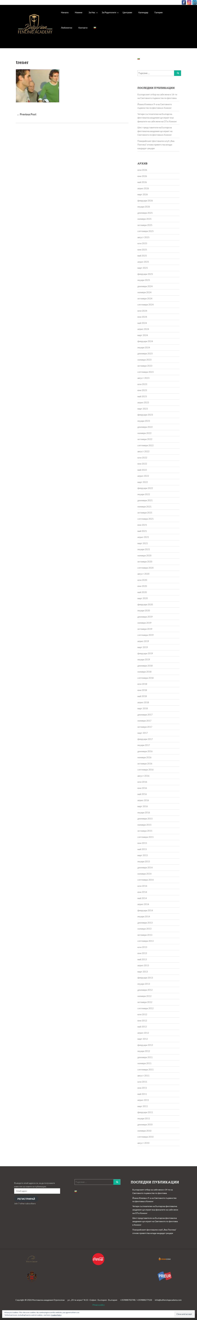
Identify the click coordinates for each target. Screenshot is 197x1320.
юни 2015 (142, 843)
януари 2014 (143, 916)
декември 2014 (145, 867)
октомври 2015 (144, 830)
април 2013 (143, 965)
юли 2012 (142, 1014)
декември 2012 (145, 990)
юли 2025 (142, 243)
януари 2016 (143, 812)
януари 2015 (143, 861)
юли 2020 (142, 580)
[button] (35, 27)
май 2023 (142, 396)
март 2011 (142, 1106)
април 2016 (143, 800)
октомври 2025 (144, 225)
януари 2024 (143, 347)
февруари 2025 (145, 274)
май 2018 (142, 696)
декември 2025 (145, 213)
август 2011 (143, 1075)
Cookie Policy (56, 1315)
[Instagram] (189, 2)
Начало (65, 12)
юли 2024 (142, 310)
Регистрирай (26, 1198)
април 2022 (143, 476)
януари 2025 (143, 280)
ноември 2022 (144, 433)
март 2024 (142, 335)
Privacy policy (98, 1305)
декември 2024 (145, 286)
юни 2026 (142, 176)
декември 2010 (145, 1124)
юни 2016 (142, 788)
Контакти (82, 27)
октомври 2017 (144, 727)
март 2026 (142, 194)
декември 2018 (145, 665)
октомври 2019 (144, 629)
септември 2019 (145, 635)
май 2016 (142, 794)
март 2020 (142, 598)
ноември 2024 (144, 292)
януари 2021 (143, 549)
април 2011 (143, 1100)
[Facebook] (184, 2)
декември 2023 (145, 353)
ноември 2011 (144, 1063)
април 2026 (143, 188)
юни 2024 (142, 316)
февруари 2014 (145, 910)
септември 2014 (145, 879)
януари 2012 (143, 1051)
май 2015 (142, 849)
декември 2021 (145, 500)
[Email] (194, 2)
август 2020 (143, 573)
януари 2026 (143, 206)
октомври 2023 (144, 365)
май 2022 (142, 470)
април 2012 (143, 1032)
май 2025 (142, 255)
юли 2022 (142, 457)
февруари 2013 (145, 977)
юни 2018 (142, 690)
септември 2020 (145, 567)
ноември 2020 (144, 555)
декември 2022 (145, 427)
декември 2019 (145, 616)
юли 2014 (142, 886)
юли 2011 (142, 1081)
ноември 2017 (144, 720)
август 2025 (143, 237)
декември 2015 (145, 818)
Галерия (158, 12)
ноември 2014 (144, 873)
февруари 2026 (145, 200)
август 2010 (143, 1143)
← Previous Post (26, 114)
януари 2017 (143, 745)
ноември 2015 (144, 824)
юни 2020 (142, 586)
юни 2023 (142, 390)
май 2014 (142, 898)
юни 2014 (142, 892)
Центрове (127, 12)
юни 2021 (142, 525)
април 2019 (143, 641)
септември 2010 (145, 1136)
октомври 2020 (144, 561)
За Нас (92, 12)
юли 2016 (142, 782)
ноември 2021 (144, 506)
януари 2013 (143, 984)
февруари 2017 (145, 739)
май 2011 (142, 1094)
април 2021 (143, 537)
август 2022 (143, 451)
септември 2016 (145, 769)
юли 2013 (142, 947)
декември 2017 (145, 714)
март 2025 (142, 268)
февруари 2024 (145, 341)
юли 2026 (142, 170)
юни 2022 (142, 463)
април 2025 (143, 261)
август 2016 (143, 775)
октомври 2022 (144, 439)
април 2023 (143, 402)
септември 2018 (145, 678)
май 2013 (142, 959)
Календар (143, 12)
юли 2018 (142, 684)
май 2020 (142, 592)
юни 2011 (142, 1087)
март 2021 (142, 543)
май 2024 (142, 323)
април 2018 (143, 702)
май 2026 (142, 182)
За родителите (109, 12)
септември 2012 (145, 1008)
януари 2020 (143, 610)
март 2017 (142, 733)
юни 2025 (142, 249)
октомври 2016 (144, 763)
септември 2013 (145, 941)
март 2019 (142, 647)
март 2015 (142, 855)
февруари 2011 (145, 1112)
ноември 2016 (144, 757)
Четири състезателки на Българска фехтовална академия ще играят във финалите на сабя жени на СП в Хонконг (157, 118)
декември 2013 (145, 922)
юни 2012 (142, 1020)
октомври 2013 (144, 935)
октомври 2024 (144, 298)
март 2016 (142, 806)
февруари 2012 (145, 1045)
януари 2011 (143, 1118)
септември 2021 (145, 518)
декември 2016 (145, 751)
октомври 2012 (144, 1002)
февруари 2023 (145, 414)
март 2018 (142, 708)
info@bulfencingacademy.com (168, 1300)
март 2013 (142, 971)
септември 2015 (145, 837)
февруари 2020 (145, 604)
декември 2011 (145, 1057)
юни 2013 (142, 953)
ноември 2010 (144, 1130)
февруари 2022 (145, 488)
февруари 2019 (145, 653)
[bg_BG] (95, 27)
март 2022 (142, 482)
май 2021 (142, 531)
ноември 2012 (144, 996)
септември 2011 (145, 1069)
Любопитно (66, 27)
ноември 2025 (144, 219)
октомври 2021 (144, 512)
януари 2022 (143, 494)
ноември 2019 (144, 622)
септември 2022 (145, 445)
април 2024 (143, 329)
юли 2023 (142, 384)
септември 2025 (145, 231)
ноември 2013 (144, 928)
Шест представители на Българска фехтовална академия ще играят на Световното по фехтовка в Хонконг (154, 131)
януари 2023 (143, 421)
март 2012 (142, 1039)
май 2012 (142, 1026)
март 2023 (142, 408)
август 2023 (143, 378)
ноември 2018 (144, 671)
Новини (78, 12)
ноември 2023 (144, 359)
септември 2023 (145, 372)
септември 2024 (145, 304)
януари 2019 (143, 659)
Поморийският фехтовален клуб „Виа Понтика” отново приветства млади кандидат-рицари (155, 145)
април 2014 (143, 904)
